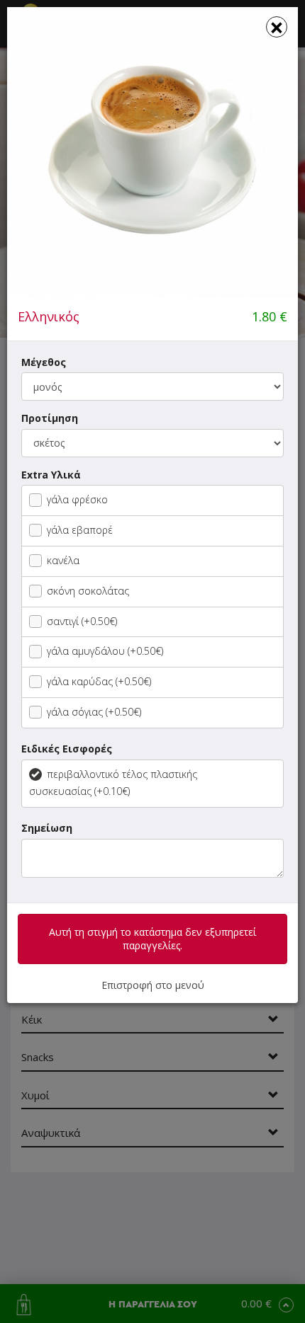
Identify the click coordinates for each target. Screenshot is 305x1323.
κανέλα (63, 560)
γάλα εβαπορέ (80, 530)
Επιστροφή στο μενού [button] (152, 985)
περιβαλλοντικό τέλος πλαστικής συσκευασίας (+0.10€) (113, 782)
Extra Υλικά (51, 474)
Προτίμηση (49, 418)
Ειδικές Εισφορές (66, 748)
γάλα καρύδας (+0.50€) (99, 681)
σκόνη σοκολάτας (88, 590)
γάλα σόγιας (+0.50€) (94, 711)
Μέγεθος (43, 362)
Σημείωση (46, 828)
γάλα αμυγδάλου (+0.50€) (105, 651)
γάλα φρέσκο (77, 499)
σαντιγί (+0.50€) (82, 621)
